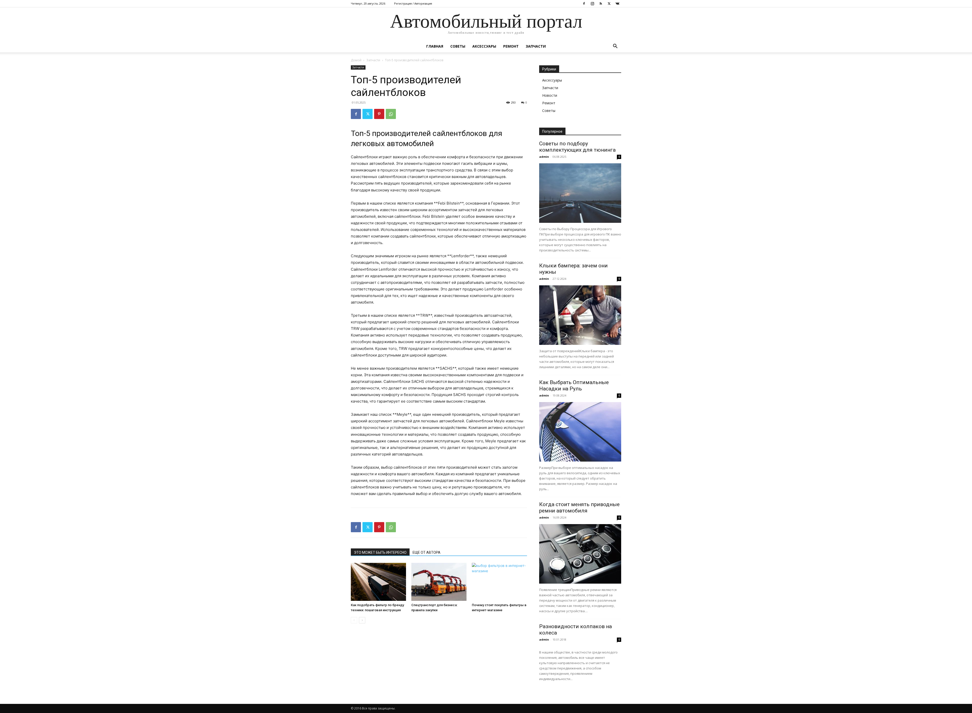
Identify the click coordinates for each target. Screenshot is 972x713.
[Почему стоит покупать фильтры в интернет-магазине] (499, 582)
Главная (434, 46)
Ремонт (511, 46)
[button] (615, 46)
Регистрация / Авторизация (413, 3)
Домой (356, 60)
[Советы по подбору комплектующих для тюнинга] (580, 193)
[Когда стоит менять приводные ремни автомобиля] (580, 554)
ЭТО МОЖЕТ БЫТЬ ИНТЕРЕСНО (380, 552)
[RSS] (600, 3)
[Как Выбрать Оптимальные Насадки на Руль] (580, 432)
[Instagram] (592, 3)
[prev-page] (354, 620)
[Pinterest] (379, 114)
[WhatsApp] (391, 114)
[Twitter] (609, 3)
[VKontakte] (617, 3)
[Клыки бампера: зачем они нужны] (580, 315)
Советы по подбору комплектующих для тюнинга (577, 147)
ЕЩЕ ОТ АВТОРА (426, 552)
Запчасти (536, 46)
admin (544, 157)
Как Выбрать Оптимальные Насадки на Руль (574, 385)
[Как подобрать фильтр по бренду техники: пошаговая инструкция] (378, 582)
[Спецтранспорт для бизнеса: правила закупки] (439, 582)
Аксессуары (484, 46)
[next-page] (362, 620)
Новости (549, 95)
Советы (457, 46)
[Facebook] (584, 3)
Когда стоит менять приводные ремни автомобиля (579, 507)
